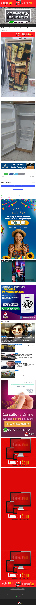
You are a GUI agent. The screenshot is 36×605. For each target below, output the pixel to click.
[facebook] (33, 7)
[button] (35, 25)
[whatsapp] (32, 7)
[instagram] (35, 7)
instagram (10, 197)
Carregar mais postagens (17, 189)
